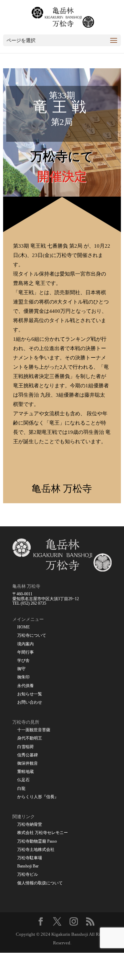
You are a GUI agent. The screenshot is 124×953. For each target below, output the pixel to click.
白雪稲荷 (25, 747)
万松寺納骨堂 (29, 824)
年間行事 (25, 652)
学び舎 (23, 660)
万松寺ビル (27, 874)
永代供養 (25, 686)
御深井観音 (27, 763)
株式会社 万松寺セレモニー (42, 833)
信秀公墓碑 (27, 755)
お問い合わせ (29, 702)
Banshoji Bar (28, 866)
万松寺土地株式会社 (35, 849)
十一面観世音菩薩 (33, 730)
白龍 (21, 788)
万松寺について (31, 635)
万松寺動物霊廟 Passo (37, 841)
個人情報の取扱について (40, 883)
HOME (23, 627)
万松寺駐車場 (29, 858)
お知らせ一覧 (29, 694)
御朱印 (23, 677)
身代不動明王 (29, 738)
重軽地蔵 (25, 772)
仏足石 (23, 780)
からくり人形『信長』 (38, 797)
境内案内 (25, 644)
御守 (21, 669)
